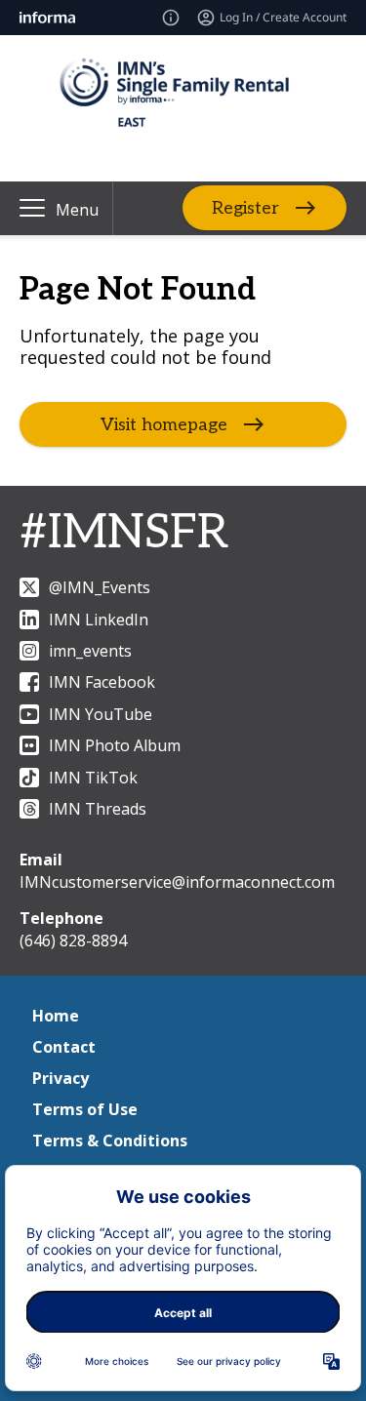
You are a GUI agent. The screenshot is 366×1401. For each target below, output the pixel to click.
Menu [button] (77, 209)
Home (55, 1015)
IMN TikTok (93, 777)
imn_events (90, 650)
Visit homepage (164, 425)
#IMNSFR (124, 533)
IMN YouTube (100, 714)
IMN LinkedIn (98, 619)
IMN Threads (97, 809)
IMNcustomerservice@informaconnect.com (177, 882)
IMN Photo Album (115, 745)
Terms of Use (85, 1109)
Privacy (60, 1078)
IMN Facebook (102, 682)
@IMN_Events (99, 587)
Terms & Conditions (109, 1140)
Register (245, 208)
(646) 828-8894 (73, 940)
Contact (64, 1047)
